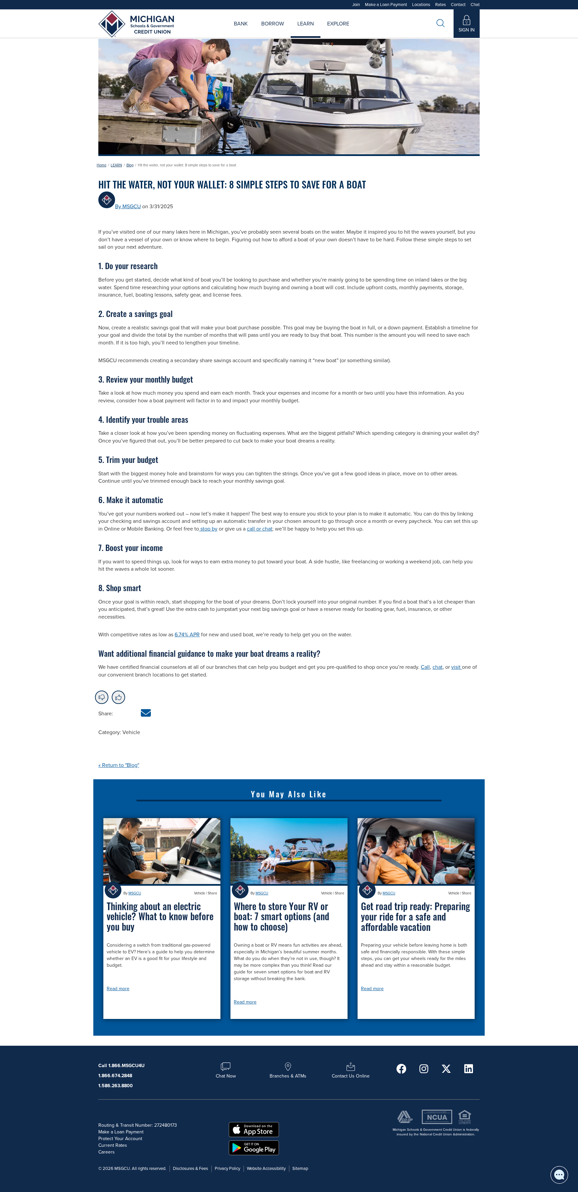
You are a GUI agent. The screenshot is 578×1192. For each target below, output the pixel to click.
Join (356, 4)
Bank (241, 24)
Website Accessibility (266, 1168)
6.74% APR (187, 634)
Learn (305, 24)
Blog (129, 165)
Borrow (272, 24)
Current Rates (112, 1145)
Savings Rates (253, 31)
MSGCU (134, 893)
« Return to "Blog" (118, 765)
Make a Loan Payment (386, 4)
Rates (440, 4)
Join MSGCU (213, 31)
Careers (317, 31)
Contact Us (361, 31)
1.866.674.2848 (115, 1076)
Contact (458, 4)
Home (101, 165)
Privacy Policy (227, 1168)
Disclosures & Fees (190, 1168)
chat (437, 667)
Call (425, 667)
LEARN (116, 165)
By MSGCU (128, 206)
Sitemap (300, 1168)
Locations (421, 4)
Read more (118, 988)
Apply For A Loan (221, 31)
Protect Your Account (120, 1138)
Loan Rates (264, 31)
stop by (208, 529)
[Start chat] (559, 1175)
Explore (338, 24)
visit (456, 667)
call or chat (259, 529)
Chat (475, 4)
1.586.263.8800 (115, 1086)
